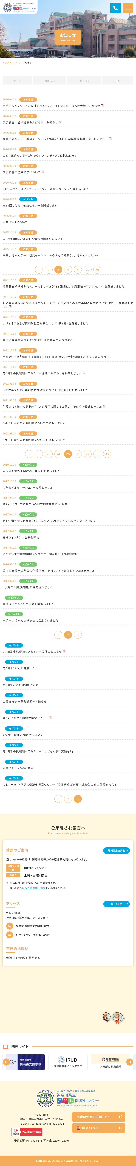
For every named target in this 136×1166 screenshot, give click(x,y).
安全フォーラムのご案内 (18, 768)
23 (48, 454)
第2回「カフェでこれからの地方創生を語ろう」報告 (35, 504)
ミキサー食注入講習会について (23, 734)
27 (87, 454)
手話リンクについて (15, 222)
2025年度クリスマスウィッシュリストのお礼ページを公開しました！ (46, 189)
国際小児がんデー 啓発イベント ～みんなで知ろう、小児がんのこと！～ (50, 255)
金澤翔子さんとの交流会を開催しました (28, 604)
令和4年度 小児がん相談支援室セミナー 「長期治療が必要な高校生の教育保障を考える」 (61, 784)
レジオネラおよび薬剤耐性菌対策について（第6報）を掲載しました (45, 323)
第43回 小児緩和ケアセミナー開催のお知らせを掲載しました (42, 373)
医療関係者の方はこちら (93, 1117)
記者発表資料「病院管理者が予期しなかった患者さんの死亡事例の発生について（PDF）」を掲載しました (68, 305)
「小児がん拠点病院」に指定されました (28, 587)
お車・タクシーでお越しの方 (33, 935)
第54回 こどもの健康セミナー (22, 685)
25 (68, 454)
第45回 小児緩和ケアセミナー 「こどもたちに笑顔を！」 (38, 751)
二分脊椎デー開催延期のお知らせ (25, 701)
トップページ (10, 62)
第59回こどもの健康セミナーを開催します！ (31, 205)
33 (107, 454)
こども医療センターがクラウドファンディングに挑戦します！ (41, 155)
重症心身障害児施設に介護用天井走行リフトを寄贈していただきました (49, 570)
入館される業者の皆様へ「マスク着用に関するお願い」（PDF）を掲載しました (52, 406)
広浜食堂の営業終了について (22, 172)
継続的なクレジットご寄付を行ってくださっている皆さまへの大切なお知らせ (51, 106)
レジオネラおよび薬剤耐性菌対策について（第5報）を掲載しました (45, 390)
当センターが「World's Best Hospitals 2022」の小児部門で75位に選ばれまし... (57, 356)
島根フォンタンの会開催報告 (21, 537)
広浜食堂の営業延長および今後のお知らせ (30, 122)
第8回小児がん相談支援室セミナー (25, 718)
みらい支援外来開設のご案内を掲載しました (31, 471)
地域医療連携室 (116, 850)
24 (58, 454)
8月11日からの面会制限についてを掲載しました (34, 423)
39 (97, 269)
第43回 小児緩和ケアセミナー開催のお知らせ (32, 651)
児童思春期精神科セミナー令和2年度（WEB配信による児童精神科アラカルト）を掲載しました (63, 286)
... (87, 269)
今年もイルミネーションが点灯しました (28, 487)
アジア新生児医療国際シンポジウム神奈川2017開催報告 (40, 554)
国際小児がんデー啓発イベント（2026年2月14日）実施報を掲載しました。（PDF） (55, 139)
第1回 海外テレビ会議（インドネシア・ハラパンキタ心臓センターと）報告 (49, 521)
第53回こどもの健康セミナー (21, 668)
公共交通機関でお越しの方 (32, 926)
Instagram (90, 1128)
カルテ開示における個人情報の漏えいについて (33, 238)
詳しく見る (116, 904)
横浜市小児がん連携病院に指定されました (30, 620)
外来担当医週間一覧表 (32, 888)
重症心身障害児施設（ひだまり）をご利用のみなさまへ (38, 340)
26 (78, 454)
